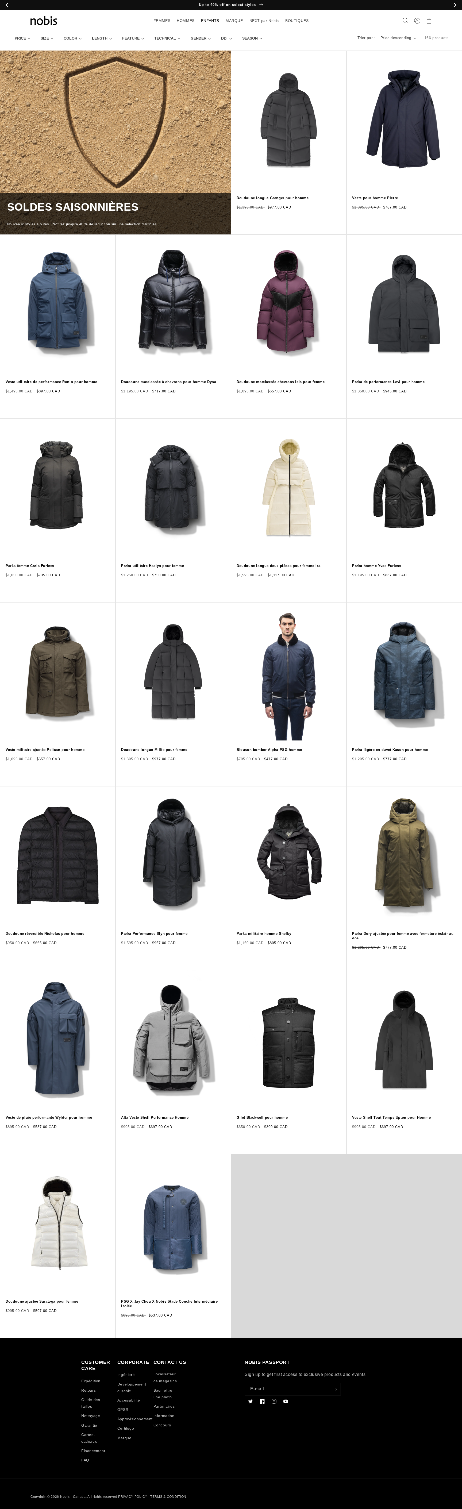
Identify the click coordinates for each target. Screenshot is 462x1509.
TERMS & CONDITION (168, 1497)
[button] (405, 20)
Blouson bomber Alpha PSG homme (269, 750)
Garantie (89, 1425)
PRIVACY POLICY (132, 1497)
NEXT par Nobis (264, 20)
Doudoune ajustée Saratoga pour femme (42, 1301)
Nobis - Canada (73, 1497)
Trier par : (366, 38)
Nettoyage (90, 1416)
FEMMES (162, 20)
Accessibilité (128, 1400)
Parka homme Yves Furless (376, 566)
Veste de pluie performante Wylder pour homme (49, 1118)
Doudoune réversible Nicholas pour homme (45, 934)
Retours (88, 1390)
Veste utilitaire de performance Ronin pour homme (51, 382)
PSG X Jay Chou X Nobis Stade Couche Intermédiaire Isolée (169, 1303)
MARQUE (234, 20)
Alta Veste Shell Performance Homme (154, 1118)
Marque (124, 1438)
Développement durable (131, 1387)
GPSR (122, 1409)
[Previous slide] (7, 5)
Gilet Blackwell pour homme (262, 1118)
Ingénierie (126, 1374)
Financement (93, 1451)
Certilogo (125, 1428)
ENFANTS (210, 20)
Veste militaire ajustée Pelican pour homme (45, 750)
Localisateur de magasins (165, 1377)
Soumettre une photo (162, 1393)
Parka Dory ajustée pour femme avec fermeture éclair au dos (402, 936)
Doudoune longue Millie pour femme (154, 750)
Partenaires (164, 1406)
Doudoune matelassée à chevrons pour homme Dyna (168, 382)
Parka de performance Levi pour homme (388, 382)
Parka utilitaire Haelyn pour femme (152, 566)
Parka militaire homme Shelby (264, 934)
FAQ (85, 1460)
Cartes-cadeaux (89, 1438)
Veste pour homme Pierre (375, 198)
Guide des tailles (90, 1403)
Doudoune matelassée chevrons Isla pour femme (281, 382)
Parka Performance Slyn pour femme (154, 934)
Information (164, 1416)
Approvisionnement (135, 1419)
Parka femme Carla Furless (30, 566)
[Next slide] (455, 5)
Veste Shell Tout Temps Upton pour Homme (391, 1118)
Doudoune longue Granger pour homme (273, 198)
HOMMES (186, 20)
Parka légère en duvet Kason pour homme (390, 750)
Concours (162, 1425)
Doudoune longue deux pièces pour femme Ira (278, 566)
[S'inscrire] (335, 1389)
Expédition (91, 1381)
